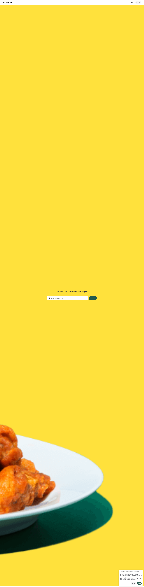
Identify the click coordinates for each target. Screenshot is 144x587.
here (135, 579)
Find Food (93, 298)
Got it (139, 583)
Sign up (138, 2)
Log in (131, 2)
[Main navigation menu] (4, 2)
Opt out (133, 583)
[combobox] (68, 298)
